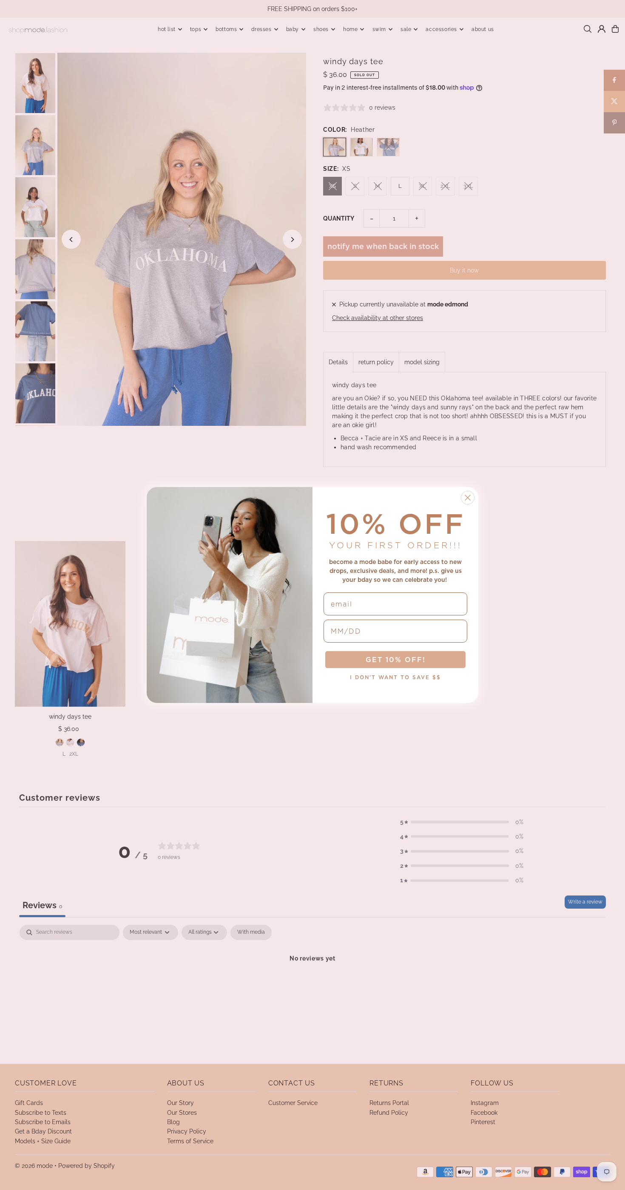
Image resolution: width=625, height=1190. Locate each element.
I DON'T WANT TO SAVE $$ (395, 677)
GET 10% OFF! (396, 659)
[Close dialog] (467, 497)
